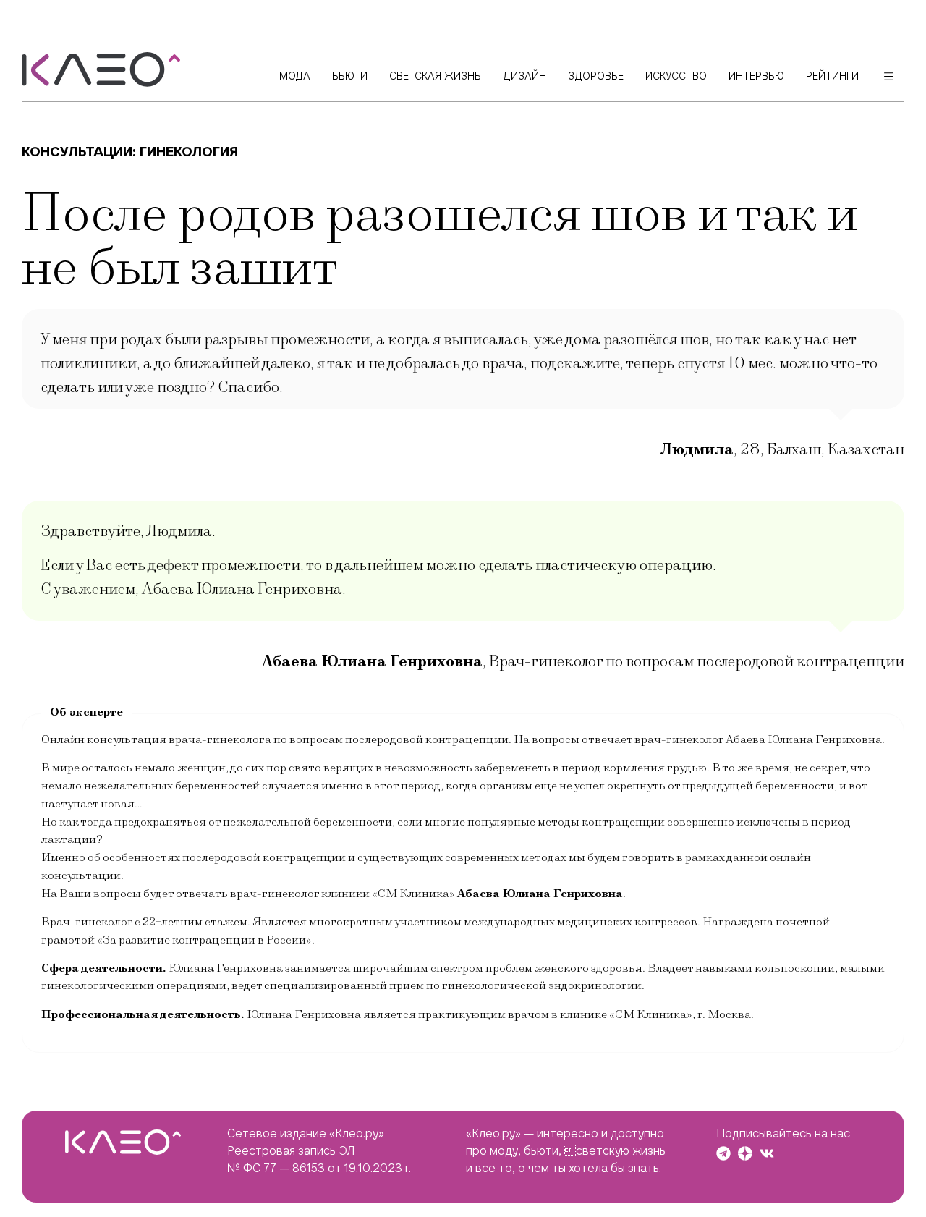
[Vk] (767, 1153)
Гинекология (189, 151)
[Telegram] (723, 1153)
